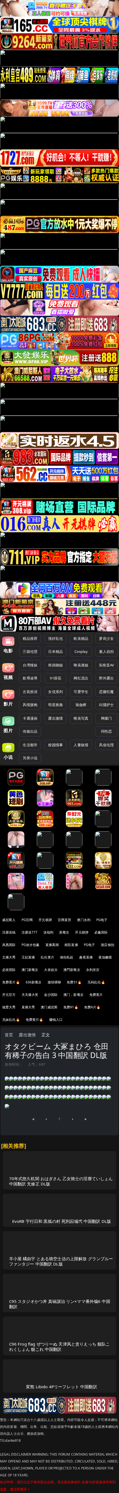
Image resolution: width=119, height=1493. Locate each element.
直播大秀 (28, 1007)
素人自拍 (106, 651)
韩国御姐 (55, 665)
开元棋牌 (45, 919)
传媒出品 (30, 731)
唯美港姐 (81, 665)
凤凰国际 (9, 944)
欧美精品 (81, 638)
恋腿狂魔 (106, 691)
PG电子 (102, 919)
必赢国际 (101, 932)
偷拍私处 (67, 957)
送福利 (48, 932)
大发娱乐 (51, 969)
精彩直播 (71, 944)
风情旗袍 (30, 704)
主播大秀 (9, 957)
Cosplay (81, 651)
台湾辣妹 (30, 665)
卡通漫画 (30, 718)
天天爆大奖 (30, 994)
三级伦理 (30, 651)
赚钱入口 (56, 1019)
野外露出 (106, 678)
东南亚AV (106, 665)
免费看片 (96, 994)
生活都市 (30, 744)
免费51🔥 (74, 982)
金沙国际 (51, 994)
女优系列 (55, 691)
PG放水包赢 (31, 944)
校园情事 (55, 744)
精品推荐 (30, 638)
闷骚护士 (106, 704)
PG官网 (27, 919)
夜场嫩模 (105, 957)
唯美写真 (81, 718)
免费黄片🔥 (34, 1019)
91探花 (55, 678)
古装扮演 (30, 691)
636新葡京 (34, 982)
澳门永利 (83, 919)
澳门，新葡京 (73, 994)
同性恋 (106, 731)
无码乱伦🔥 (96, 982)
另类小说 (30, 757)
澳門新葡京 (71, 969)
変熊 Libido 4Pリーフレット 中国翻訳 (61, 1386)
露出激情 (55, 718)
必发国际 (9, 969)
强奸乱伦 (55, 638)
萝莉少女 (106, 638)
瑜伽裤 (81, 704)
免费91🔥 (70, 1007)
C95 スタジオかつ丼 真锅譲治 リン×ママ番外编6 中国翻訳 (59, 1303)
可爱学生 (81, 691)
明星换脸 (55, 704)
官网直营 (64, 919)
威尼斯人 (9, 919)
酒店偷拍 (107, 944)
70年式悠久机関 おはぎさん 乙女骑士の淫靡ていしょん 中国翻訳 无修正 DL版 (61, 1181)
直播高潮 (52, 944)
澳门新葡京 (30, 969)
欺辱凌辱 (30, 678)
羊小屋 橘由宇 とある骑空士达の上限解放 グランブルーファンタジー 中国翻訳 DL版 (61, 1261)
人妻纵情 (81, 744)
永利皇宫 (93, 969)
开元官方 (9, 994)
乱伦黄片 (47, 957)
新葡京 (64, 932)
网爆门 (106, 718)
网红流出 (81, 678)
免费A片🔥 (92, 1007)
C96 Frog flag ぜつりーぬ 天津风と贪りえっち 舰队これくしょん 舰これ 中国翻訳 (59, 1346)
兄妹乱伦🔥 (11, 1019)
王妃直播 (28, 957)
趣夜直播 (86, 957)
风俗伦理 (106, 744)
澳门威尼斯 (49, 1007)
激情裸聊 (54, 982)
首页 (9, 1034)
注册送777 (30, 932)
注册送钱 (9, 932)
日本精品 (55, 651)
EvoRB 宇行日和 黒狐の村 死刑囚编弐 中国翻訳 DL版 (61, 1221)
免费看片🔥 (11, 982)
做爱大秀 (9, 1007)
